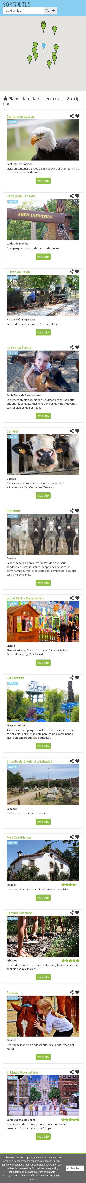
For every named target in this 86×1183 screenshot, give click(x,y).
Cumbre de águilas (21, 116)
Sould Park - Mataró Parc (25, 598)
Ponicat (12, 992)
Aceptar (75, 1168)
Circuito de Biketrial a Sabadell (29, 761)
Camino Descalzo (19, 913)
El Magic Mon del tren (23, 1072)
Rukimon (13, 511)
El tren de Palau (18, 272)
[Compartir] (71, 116)
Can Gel (12, 431)
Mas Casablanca (19, 837)
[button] (36, 57)
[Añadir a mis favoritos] (77, 116)
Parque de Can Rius (21, 196)
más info (43, 181)
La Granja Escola (19, 348)
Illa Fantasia (15, 678)
